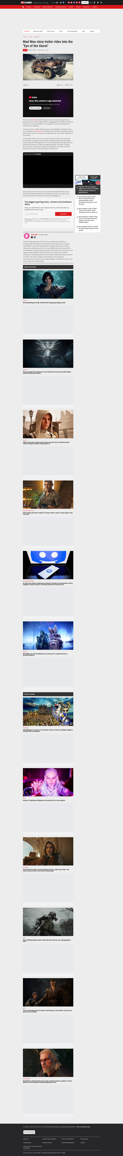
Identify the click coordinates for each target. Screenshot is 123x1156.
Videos (78, 7)
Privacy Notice (28, 220)
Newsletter (86, 7)
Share (27, 85)
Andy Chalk (33, 50)
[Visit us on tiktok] (79, 3)
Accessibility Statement (68, 1142)
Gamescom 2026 (37, 31)
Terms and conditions (68, 1139)
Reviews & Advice (60, 7)
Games (29, 7)
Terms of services (44, 218)
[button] (101, 2)
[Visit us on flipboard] (77, 3)
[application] (48, 170)
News (25, 50)
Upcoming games (72, 31)
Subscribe (85, 2)
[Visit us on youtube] (71, 3)
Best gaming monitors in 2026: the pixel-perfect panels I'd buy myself (88, 228)
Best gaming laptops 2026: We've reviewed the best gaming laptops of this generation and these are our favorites (88, 200)
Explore (95, 7)
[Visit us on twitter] (66, 3)
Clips (83, 31)
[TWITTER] (32, 237)
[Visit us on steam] (61, 3)
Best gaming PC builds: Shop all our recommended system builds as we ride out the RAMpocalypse (88, 219)
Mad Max (37, 36)
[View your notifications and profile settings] (98, 2)
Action (30, 36)
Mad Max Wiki (39, 131)
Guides (71, 7)
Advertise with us (47, 1142)
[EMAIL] (35, 237)
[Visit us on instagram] (69, 3)
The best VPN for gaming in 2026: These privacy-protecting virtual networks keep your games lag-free (88, 189)
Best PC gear (50, 31)
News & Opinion (48, 7)
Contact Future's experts (49, 1139)
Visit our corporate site (83, 1127)
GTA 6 (61, 31)
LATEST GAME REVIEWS (94, 177)
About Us (25, 1139)
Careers (83, 1142)
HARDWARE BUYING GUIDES (81, 177)
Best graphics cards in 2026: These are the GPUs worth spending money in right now (88, 210)
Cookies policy (27, 1142)
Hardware (37, 7)
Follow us (61, 85)
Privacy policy (84, 1139)
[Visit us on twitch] (74, 3)
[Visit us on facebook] (63, 3)
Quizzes (92, 31)
